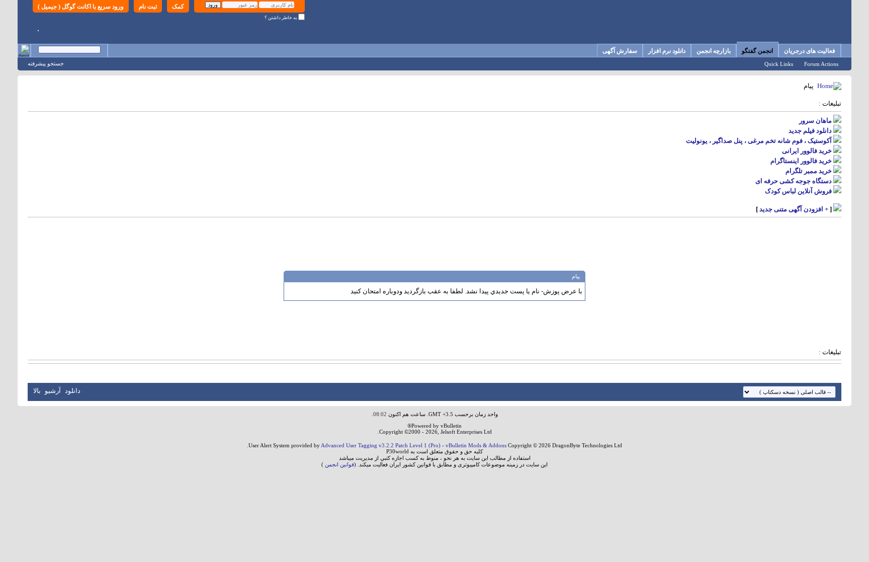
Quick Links (778, 64)
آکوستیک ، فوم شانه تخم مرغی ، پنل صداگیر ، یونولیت (759, 140)
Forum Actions (821, 64)
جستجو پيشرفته (46, 63)
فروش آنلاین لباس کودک (798, 191)
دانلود (72, 390)
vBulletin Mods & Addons (476, 445)
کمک (178, 6)
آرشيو (53, 390)
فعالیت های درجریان (809, 50)
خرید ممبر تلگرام (809, 171)
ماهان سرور (815, 120)
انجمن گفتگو (757, 50)
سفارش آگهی (619, 50)
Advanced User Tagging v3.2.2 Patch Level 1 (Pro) (381, 445)
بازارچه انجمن (714, 50)
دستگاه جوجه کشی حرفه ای (793, 181)
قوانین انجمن (339, 464)
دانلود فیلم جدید (810, 130)
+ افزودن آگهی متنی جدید (793, 209)
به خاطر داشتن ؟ (281, 17)
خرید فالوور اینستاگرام (801, 161)
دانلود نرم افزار (666, 50)
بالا (37, 390)
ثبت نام (148, 6)
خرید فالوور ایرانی (807, 150)
